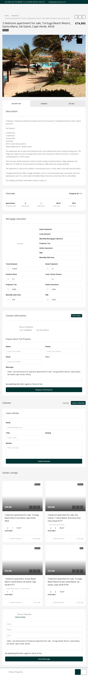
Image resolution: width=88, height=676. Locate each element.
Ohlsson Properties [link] (15, 539)
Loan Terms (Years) (53, 274)
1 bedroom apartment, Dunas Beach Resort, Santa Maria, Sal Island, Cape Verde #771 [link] (20, 582)
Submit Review (44, 461)
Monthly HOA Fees (13, 295)
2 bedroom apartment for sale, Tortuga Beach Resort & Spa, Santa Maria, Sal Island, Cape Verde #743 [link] (65, 582)
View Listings (76, 316)
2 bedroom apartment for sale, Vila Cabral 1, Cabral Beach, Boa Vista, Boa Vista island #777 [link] (64, 518)
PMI (46, 295)
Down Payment (51, 264)
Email (8, 357)
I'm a (47, 357)
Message (9, 367)
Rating (48, 433)
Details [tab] (72, 104)
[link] (22, 496)
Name (8, 346)
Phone (48, 346)
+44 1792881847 (25, 330)
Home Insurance (52, 284)
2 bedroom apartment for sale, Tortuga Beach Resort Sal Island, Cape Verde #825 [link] (22, 518)
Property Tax (11, 284)
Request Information (44, 390)
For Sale (5, 30)
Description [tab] (16, 104)
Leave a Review (78, 403)
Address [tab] (44, 104)
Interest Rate (11, 274)
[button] (76, 17)
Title (8, 433)
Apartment (15, 16)
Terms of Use (37, 384)
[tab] (79, 41)
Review (9, 443)
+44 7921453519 (42, 330)
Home (7, 16)
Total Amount (11, 264)
